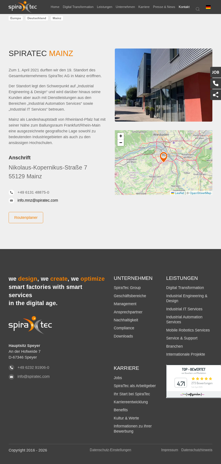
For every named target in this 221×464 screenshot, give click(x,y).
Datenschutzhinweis (196, 450)
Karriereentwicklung (131, 402)
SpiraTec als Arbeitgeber (135, 386)
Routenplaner (26, 217)
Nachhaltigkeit (126, 320)
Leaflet (179, 193)
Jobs (118, 378)
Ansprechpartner (128, 312)
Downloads (123, 336)
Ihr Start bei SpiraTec (132, 394)
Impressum (169, 450)
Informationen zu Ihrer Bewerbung (133, 428)
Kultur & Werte (126, 418)
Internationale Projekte (185, 354)
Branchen (174, 346)
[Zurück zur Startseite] (23, 7)
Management (125, 304)
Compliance (124, 328)
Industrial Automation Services (184, 319)
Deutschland (36, 18)
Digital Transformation (185, 287)
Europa (15, 18)
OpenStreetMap (200, 193)
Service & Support (181, 338)
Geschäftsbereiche (130, 296)
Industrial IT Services (184, 309)
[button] (208, 7)
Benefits (121, 410)
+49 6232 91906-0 (33, 367)
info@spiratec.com (33, 376)
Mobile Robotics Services (188, 330)
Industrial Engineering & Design (186, 298)
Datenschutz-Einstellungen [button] (110, 450)
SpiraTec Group (127, 287)
